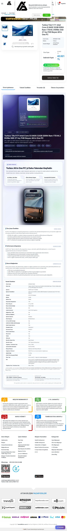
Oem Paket (12, 13)
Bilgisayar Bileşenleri (57, 449)
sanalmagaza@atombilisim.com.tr (10, 480)
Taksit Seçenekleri (52, 65)
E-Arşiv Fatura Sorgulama (41, 449)
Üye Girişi (20, 440)
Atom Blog (54, 454)
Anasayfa (3, 13)
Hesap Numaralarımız (6, 445)
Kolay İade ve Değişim (40, 445)
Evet (46, 15)
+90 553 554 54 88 (15, 462)
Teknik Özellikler (25, 87)
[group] (22, 35)
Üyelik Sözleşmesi (39, 440)
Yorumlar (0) (41, 87)
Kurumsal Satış (5, 449)
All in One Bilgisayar (57, 442)
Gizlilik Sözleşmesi (40, 442)
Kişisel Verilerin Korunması (42, 447)
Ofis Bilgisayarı (55, 445)
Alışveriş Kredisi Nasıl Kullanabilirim (23, 445)
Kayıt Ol (20, 442)
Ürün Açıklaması (8, 87)
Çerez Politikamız (22, 453)
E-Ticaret (28, 529)
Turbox (54, 41)
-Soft (24, 529)
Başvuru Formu (22, 451)
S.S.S (36, 452)
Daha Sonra (37, 15)
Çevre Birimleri (55, 452)
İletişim (3, 442)
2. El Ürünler (55, 447)
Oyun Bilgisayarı (56, 440)
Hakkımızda (4, 440)
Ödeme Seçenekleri (57, 87)
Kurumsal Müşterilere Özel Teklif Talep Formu (8, 452)
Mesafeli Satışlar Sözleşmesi (22, 456)
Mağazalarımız (5, 447)
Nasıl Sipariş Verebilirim (24, 448)
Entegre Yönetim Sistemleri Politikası (8, 456)
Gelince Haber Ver (53, 78)
